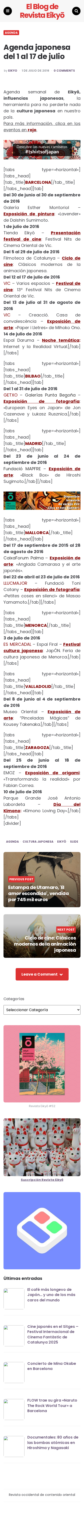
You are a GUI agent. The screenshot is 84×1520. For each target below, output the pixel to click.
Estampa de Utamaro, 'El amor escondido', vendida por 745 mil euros (38, 893)
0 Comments (64, 70)
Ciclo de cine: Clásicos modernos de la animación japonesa (45, 944)
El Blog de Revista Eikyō (42, 11)
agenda (12, 841)
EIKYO (12, 70)
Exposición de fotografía (42, 401)
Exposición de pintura (29, 214)
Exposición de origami (52, 773)
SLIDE (74, 841)
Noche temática (60, 340)
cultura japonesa (38, 841)
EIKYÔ (61, 841)
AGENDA (11, 32)
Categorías (14, 999)
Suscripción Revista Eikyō (42, 1180)
